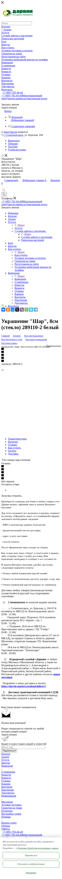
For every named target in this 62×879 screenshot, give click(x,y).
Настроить (31, 873)
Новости (6, 774)
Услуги (18, 228)
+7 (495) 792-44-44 (12, 92)
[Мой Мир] (13, 310)
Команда (6, 777)
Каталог (5, 753)
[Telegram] (36, 310)
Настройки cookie (11, 813)
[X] (17, 310)
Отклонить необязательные (31, 864)
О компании (8, 771)
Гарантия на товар (11, 807)
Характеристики (17, 438)
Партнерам (7, 789)
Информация (8, 795)
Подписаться (9, 750)
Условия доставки (11, 804)
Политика (7, 810)
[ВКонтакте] (3, 310)
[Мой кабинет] (2, 187)
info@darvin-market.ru (24, 98)
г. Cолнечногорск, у (14, 135)
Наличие (13, 441)
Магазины (7, 801)
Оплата (12, 450)
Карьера (5, 783)
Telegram (13, 143)
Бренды (5, 762)
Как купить (21, 255)
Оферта (5, 828)
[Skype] (31, 310)
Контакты (6, 786)
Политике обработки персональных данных (38, 848)
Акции (5, 756)
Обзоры (5, 825)
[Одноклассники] (8, 310)
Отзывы (12, 444)
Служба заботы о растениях (36, 237)
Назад (21, 225)
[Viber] (22, 310)
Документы (7, 792)
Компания (20, 279)
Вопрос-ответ (9, 822)
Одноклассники (17, 149)
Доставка (13, 453)
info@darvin (10, 132)
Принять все (31, 855)
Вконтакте (14, 140)
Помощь (6, 816)
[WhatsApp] (26, 310)
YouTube (13, 146)
